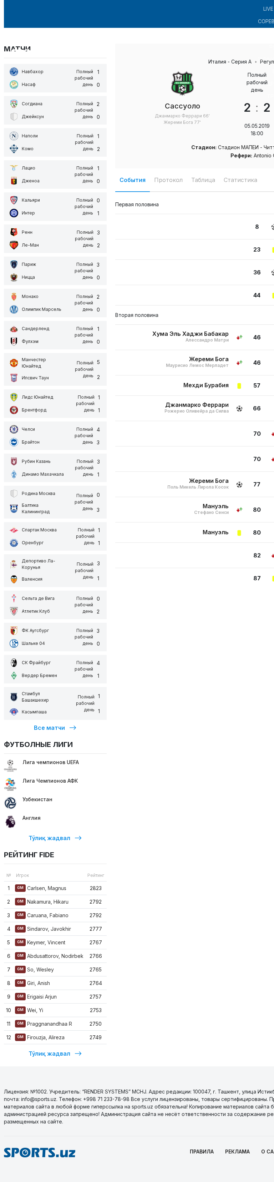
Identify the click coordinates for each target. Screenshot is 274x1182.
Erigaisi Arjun (37, 997)
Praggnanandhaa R (44, 1024)
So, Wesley (35, 969)
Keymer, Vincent (41, 942)
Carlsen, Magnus (41, 888)
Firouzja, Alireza (41, 1037)
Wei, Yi (30, 1010)
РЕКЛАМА (237, 1151)
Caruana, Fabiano (42, 915)
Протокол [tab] (168, 179)
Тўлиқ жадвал (49, 838)
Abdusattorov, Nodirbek (50, 956)
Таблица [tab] (203, 179)
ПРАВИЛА (202, 1151)
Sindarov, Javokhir (44, 929)
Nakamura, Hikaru (42, 902)
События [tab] (133, 179)
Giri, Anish (33, 983)
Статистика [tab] (240, 179)
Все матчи (49, 727)
